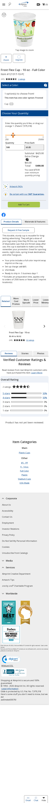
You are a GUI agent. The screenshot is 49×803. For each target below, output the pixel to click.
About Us (6, 504)
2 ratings (22, 79)
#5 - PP (24, 462)
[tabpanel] (24, 391)
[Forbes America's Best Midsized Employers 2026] (11, 635)
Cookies (6, 548)
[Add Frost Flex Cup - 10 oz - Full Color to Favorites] (4, 15)
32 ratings (30, 340)
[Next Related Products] (44, 326)
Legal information (9, 688)
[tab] (11, 221)
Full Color (24, 471)
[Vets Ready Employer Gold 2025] (25, 613)
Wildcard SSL (7, 666)
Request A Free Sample (18, 230)
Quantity (9, 142)
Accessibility (7, 510)
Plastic (24, 475)
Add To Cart (23, 204)
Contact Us (7, 516)
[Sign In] (39, 5)
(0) (45, 5)
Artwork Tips (8, 579)
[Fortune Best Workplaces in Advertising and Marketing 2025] (9, 613)
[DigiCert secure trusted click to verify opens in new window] (11, 659)
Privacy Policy (8, 536)
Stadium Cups (24, 479)
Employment (8, 522)
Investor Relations (11, 530)
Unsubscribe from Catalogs (15, 554)
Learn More (36, 372)
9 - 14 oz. (24, 467)
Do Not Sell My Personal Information (20, 542)
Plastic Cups (24, 452)
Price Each (30, 142)
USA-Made (24, 483)
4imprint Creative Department (16, 573)
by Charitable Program (17, 585)
